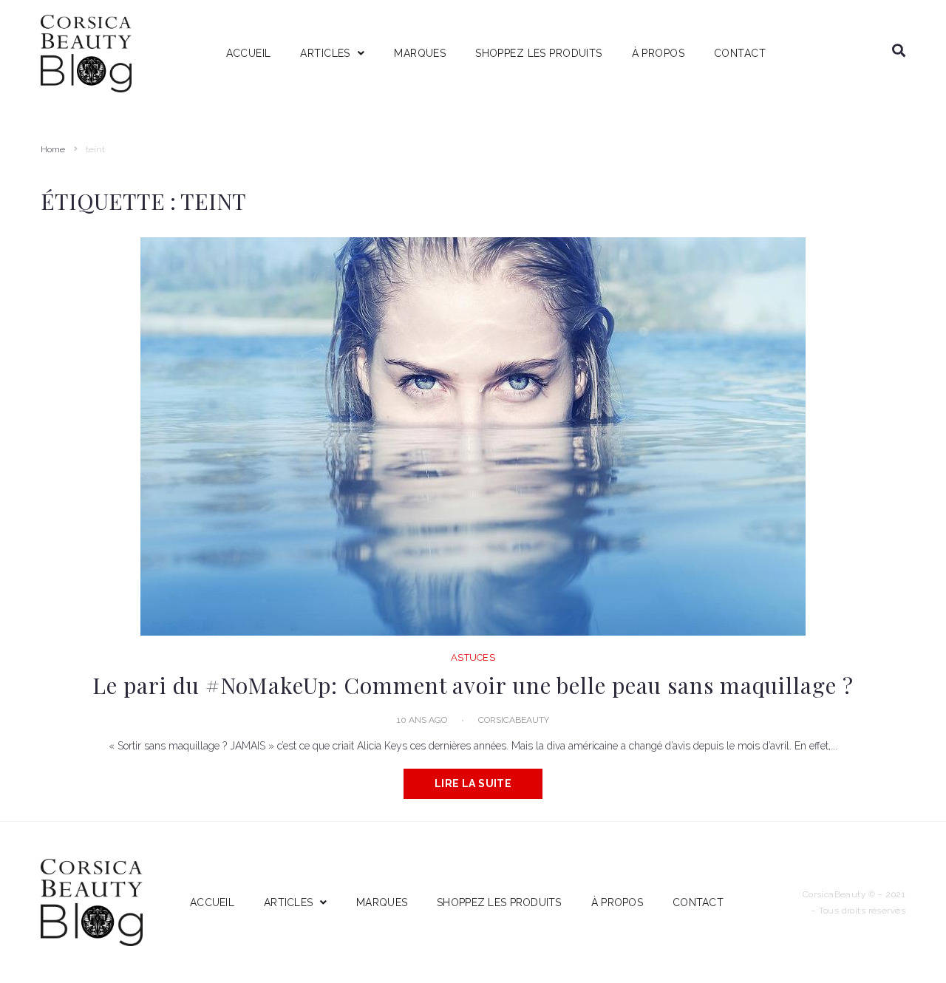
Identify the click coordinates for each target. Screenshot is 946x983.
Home (53, 149)
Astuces (473, 657)
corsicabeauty (513, 720)
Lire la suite (473, 783)
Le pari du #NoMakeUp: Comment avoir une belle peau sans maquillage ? (472, 685)
